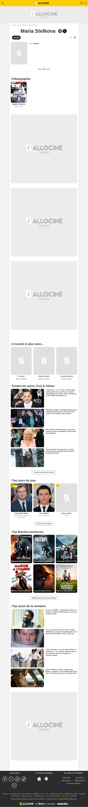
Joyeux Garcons (18, 104)
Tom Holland (43, 513)
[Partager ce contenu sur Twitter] (65, 31)
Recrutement (27, 794)
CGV (46, 794)
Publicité (35, 794)
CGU (41, 794)
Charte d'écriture (39, 796)
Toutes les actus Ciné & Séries (44, 472)
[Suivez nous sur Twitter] (11, 779)
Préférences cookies (71, 794)
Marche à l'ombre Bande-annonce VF (21, 591)
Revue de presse (27, 796)
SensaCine (80, 778)
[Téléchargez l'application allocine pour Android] (47, 778)
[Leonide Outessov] (66, 361)
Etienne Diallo (67, 513)
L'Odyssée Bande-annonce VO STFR (44, 591)
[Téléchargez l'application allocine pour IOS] (40, 778)
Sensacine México (73, 783)
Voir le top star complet (44, 523)
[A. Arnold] (21, 361)
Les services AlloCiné (53, 796)
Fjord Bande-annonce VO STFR (66, 561)
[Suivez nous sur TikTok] (24, 779)
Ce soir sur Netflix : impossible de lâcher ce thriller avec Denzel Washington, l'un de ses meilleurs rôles (61, 612)
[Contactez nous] (15, 785)
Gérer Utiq (65, 796)
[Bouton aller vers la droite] (74, 37)
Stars (19, 25)
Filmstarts (66, 778)
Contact (5, 794)
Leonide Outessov (66, 376)
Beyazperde (66, 780)
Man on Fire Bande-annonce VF (21, 561)
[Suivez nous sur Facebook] (5, 779)
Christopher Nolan (21, 513)
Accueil (14, 25)
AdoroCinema (80, 780)
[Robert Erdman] (43, 361)
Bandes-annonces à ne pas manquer (44, 598)
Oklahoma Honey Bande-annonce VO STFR (66, 591)
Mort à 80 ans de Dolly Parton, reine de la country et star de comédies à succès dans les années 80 (61, 431)
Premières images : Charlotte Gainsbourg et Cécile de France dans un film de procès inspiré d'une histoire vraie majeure (61, 411)
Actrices (24, 25)
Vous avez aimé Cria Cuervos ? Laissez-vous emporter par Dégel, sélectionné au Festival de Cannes (60, 451)
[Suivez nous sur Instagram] (18, 779)
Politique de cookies (56, 794)
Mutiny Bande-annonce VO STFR (44, 561)
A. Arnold (21, 376)
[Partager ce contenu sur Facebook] (60, 31)
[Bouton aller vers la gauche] (70, 37)
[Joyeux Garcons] (19, 92)
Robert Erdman (44, 376)
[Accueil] (42, 3)
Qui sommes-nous (15, 794)
